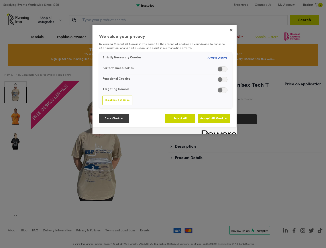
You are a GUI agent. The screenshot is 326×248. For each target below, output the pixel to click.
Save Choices (114, 118)
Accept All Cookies (214, 118)
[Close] (231, 30)
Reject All (180, 118)
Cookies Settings (117, 100)
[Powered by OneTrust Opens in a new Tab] (217, 131)
